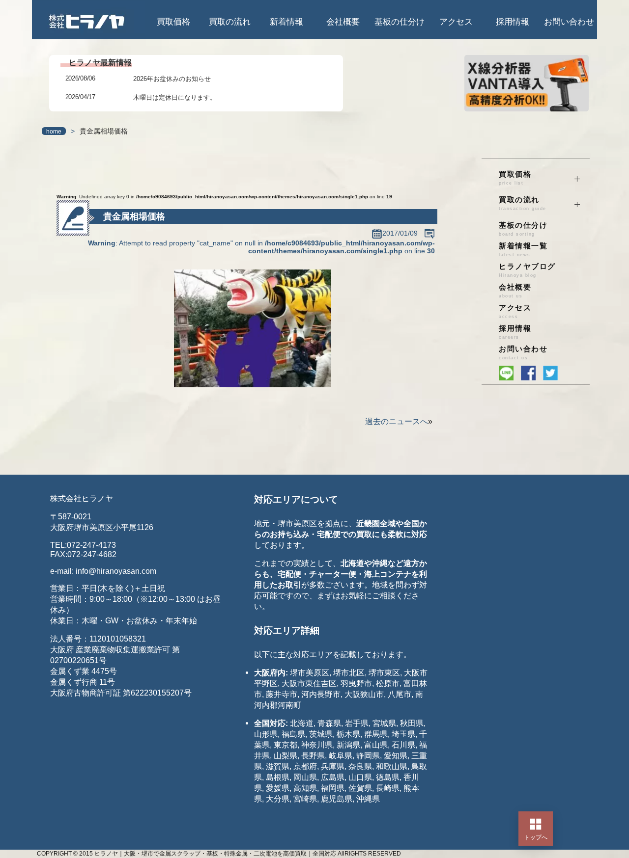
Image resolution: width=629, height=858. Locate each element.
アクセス (456, 22)
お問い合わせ (569, 22)
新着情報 (286, 22)
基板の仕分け (399, 22)
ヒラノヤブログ (527, 270)
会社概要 (343, 22)
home (53, 131)
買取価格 (173, 22)
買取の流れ (230, 22)
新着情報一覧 (523, 249)
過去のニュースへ (396, 421)
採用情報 (512, 22)
